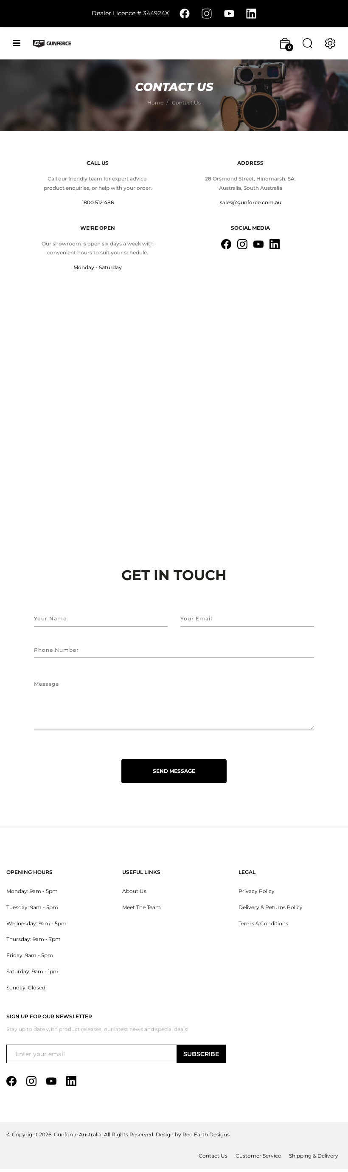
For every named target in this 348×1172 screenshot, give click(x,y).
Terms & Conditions (263, 924)
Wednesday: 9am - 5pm (36, 924)
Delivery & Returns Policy (271, 907)
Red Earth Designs (206, 1135)
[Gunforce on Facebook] (185, 13)
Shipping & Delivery (313, 1156)
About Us (134, 891)
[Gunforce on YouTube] (229, 13)
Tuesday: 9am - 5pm (32, 907)
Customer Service (258, 1156)
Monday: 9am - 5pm (32, 891)
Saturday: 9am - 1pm (32, 972)
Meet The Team (141, 907)
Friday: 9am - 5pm (29, 955)
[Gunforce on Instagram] (207, 13)
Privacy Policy (257, 891)
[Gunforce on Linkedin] (251, 13)
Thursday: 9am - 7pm (33, 939)
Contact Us (213, 1156)
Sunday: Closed (25, 988)
